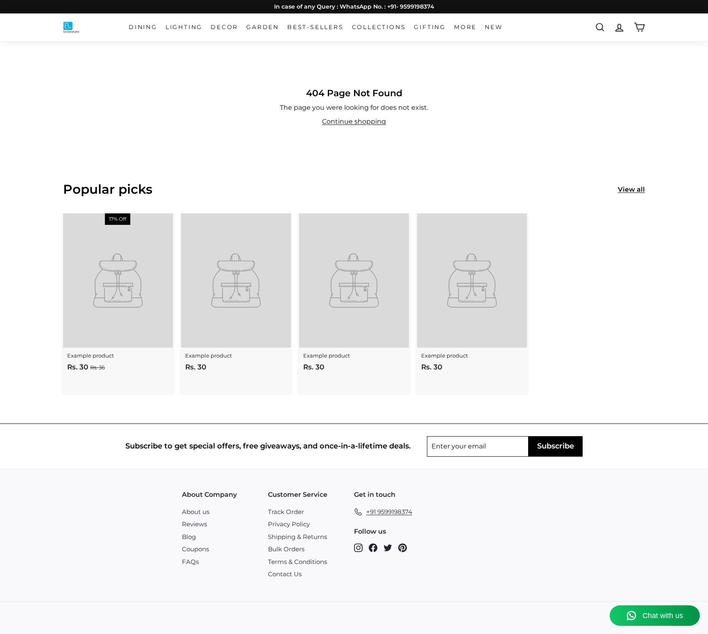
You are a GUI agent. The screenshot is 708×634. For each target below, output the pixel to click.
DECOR (224, 27)
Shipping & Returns (297, 537)
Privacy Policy (289, 524)
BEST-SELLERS (315, 27)
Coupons (195, 549)
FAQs (190, 562)
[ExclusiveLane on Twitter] (388, 547)
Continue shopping (354, 121)
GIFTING (430, 27)
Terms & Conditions (297, 562)
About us (195, 512)
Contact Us (285, 574)
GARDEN (262, 27)
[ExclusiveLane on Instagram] (358, 547)
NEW (494, 27)
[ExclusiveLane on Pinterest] (402, 547)
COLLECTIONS (379, 27)
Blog (189, 537)
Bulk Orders (286, 549)
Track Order (286, 512)
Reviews (194, 524)
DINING (143, 27)
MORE (465, 27)
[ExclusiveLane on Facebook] (373, 547)
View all (631, 189)
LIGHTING (184, 27)
